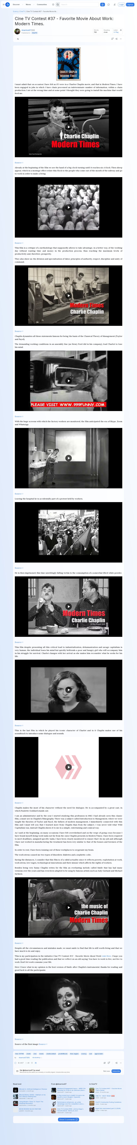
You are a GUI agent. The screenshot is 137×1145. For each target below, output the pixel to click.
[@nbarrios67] (17, 31)
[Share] (116, 39)
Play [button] (117, 32)
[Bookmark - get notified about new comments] (112, 39)
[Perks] (102, 4)
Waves (28, 4)
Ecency (15, 11)
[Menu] (121, 39)
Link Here (106, 956)
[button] (15, 1063)
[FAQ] (53, 4)
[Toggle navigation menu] (4, 4)
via (36, 1057)
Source (18, 162)
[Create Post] (114, 4)
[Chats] (108, 4)
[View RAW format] (105, 1063)
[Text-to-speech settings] (121, 30)
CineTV (22, 11)
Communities (42, 4)
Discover (16, 4)
